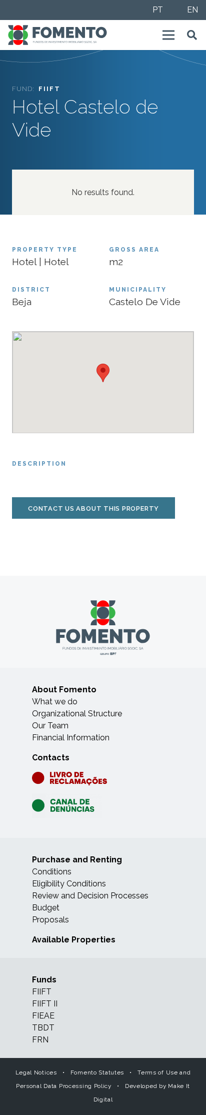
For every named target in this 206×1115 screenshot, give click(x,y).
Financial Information (71, 737)
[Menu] (168, 35)
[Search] (192, 35)
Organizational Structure (77, 713)
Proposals (50, 919)
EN (192, 10)
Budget (46, 907)
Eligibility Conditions (69, 883)
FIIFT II (45, 1003)
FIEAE (43, 1015)
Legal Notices (36, 1072)
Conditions (52, 871)
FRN (40, 1039)
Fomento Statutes (97, 1072)
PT (157, 10)
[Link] (57, 35)
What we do (55, 701)
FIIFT (42, 991)
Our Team (50, 725)
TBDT (43, 1027)
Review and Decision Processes (90, 895)
